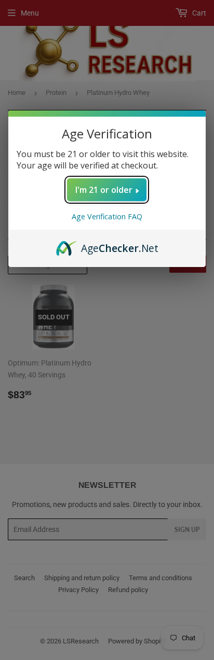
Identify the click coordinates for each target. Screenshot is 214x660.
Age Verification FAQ (107, 216)
